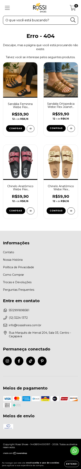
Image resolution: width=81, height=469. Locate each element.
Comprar (15, 128)
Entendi (71, 464)
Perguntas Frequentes (18, 289)
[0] (73, 9)
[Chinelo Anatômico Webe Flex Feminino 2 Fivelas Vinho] (30, 210)
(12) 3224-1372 (18, 318)
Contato (8, 252)
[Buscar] (73, 20)
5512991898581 (19, 310)
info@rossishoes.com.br (25, 325)
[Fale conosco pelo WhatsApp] (74, 450)
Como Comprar (13, 275)
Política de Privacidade (18, 267)
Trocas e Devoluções (17, 282)
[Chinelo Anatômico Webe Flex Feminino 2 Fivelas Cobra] (71, 210)
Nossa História (13, 260)
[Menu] (7, 8)
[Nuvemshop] (15, 453)
